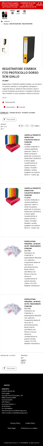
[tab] (4, 113)
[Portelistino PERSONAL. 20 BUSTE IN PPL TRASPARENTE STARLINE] (12, 250)
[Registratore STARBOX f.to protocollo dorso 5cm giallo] (4, 42)
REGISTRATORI (27, 24)
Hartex (6, 24)
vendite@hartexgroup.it (20, 413)
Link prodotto (10, 107)
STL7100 (27, 251)
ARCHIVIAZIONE (15, 24)
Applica (37, 126)
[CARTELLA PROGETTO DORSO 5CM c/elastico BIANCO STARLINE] (12, 196)
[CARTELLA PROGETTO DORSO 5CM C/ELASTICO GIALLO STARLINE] (12, 143)
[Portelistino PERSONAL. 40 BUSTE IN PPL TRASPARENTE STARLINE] (12, 307)
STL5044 (27, 197)
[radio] (19, 126)
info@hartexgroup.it (20, 411)
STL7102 (27, 308)
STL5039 (27, 144)
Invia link (22, 107)
